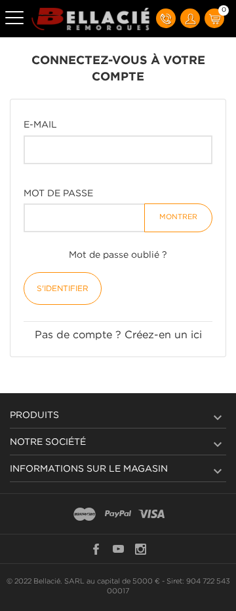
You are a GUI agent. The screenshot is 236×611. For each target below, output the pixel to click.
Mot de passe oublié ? (118, 255)
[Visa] (151, 515)
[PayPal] (118, 515)
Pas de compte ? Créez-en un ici (118, 335)
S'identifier (62, 288)
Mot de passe (58, 194)
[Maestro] (84, 515)
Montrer (178, 217)
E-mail (40, 125)
